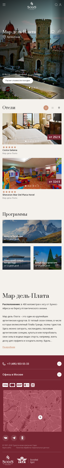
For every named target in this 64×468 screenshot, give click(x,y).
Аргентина (13, 37)
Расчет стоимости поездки (18, 80)
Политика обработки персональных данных (32, 448)
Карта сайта (6, 448)
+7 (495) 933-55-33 (18, 363)
